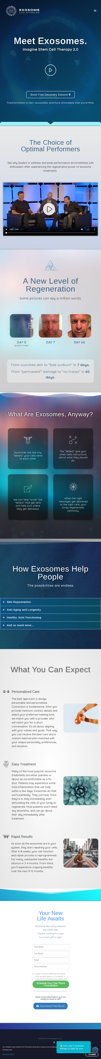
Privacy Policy (8, 1054)
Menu (95, 11)
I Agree (92, 1054)
